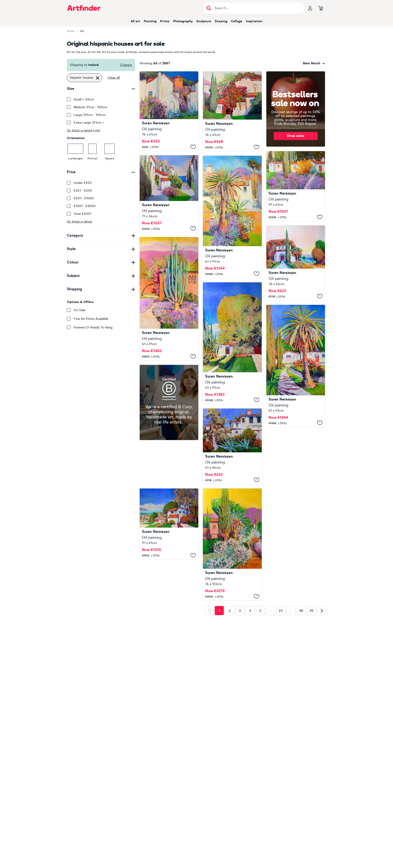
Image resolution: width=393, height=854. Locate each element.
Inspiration (254, 21)
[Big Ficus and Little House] (232, 343)
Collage (236, 21)
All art (135, 21)
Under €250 (83, 183)
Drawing (221, 21)
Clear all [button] (114, 78)
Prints (164, 21)
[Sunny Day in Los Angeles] (169, 523)
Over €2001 (82, 214)
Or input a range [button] (79, 221)
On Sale (79, 310)
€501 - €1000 (84, 198)
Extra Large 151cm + (89, 123)
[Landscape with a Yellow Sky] (232, 544)
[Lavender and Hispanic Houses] (295, 186)
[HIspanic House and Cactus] (169, 299)
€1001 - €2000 (85, 206)
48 (301, 683)
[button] (314, 63)
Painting (150, 21)
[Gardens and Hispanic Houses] (232, 111)
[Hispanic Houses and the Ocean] (169, 193)
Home (70, 31)
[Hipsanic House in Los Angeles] (232, 446)
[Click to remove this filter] (97, 78)
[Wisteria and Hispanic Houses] (169, 111)
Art (82, 31)
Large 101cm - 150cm (90, 115)
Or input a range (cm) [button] (83, 130)
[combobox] (314, 63)
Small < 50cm (84, 99)
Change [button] (126, 65)
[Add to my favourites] (193, 147)
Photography (183, 21)
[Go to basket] (320, 8)
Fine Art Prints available (91, 319)
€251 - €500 (83, 191)
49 (311, 683)
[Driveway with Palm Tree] (295, 366)
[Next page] (321, 682)
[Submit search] (208, 8)
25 (281, 683)
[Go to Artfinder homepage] (84, 8)
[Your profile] (310, 8)
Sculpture (203, 21)
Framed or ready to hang (93, 327)
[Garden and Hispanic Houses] (232, 217)
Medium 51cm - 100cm (90, 107)
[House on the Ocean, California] (295, 262)
